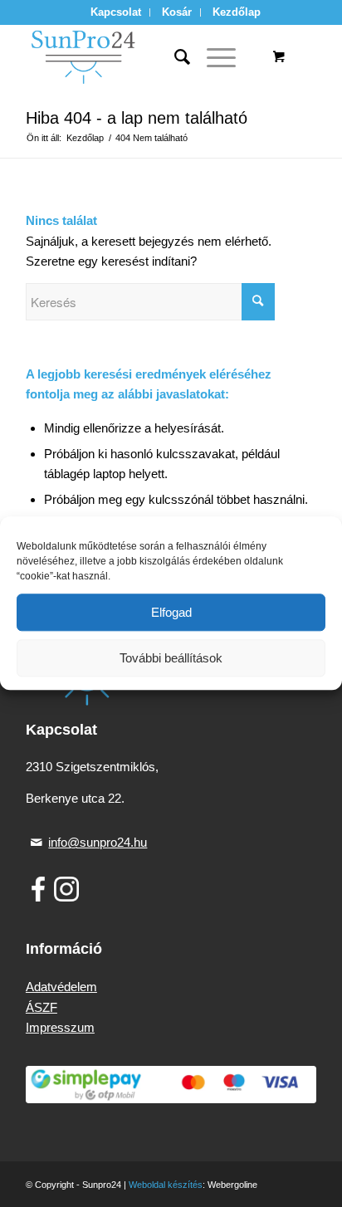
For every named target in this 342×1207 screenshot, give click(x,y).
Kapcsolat (115, 12)
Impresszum (60, 1027)
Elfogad (171, 612)
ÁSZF (41, 1007)
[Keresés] (174, 57)
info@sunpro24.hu (97, 842)
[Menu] (213, 57)
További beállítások (171, 658)
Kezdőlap (237, 12)
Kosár (177, 12)
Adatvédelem (61, 987)
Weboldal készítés (166, 1185)
